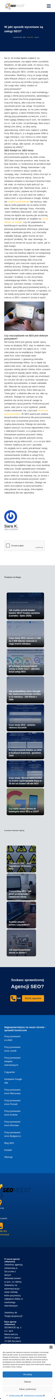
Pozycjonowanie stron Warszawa (12, 1091)
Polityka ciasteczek (16, 1395)
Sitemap (8, 1157)
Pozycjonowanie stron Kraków (12, 1113)
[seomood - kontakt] (13, 998)
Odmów (27, 1382)
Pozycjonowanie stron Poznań (12, 1102)
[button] (51, 1347)
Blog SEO (30, 37)
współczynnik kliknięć (19, 201)
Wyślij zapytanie (33, 998)
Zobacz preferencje (27, 1389)
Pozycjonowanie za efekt (12, 1038)
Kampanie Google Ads (13, 1081)
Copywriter (9, 1072)
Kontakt (8, 1150)
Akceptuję (27, 1374)
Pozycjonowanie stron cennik (12, 1049)
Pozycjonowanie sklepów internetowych (12, 1061)
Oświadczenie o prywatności (34, 1395)
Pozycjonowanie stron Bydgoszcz (12, 1134)
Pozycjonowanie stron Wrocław (12, 1123)
